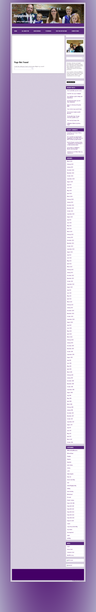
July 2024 (69, 184)
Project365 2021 (70, 509)
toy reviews (69, 529)
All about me (25, 31)
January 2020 (70, 342)
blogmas (69, 459)
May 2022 (69, 260)
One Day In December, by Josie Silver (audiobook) (73, 101)
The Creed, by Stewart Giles (73, 120)
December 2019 (70, 345)
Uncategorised (70, 532)
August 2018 (70, 392)
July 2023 (69, 220)
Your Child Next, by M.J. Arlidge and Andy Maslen (74, 97)
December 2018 (70, 381)
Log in (68, 546)
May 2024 (69, 190)
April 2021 (69, 299)
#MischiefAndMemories (72, 450)
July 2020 (69, 325)
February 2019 (70, 375)
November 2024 (70, 173)
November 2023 (70, 208)
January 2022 (70, 272)
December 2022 (70, 240)
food (68, 482)
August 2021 (70, 287)
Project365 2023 (70, 515)
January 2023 (70, 237)
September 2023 (70, 214)
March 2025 (69, 161)
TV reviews (48, 31)
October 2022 (70, 246)
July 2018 (69, 395)
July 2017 (69, 427)
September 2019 (70, 354)
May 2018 (69, 398)
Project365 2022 (70, 512)
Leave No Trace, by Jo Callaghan (74, 93)
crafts (68, 471)
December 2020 (70, 310)
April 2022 (69, 263)
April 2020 (69, 334)
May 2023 (69, 225)
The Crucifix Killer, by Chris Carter (74, 90)
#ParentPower (70, 453)
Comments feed (70, 552)
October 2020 (70, 316)
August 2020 (70, 322)
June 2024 (69, 187)
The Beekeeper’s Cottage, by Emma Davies (75, 144)
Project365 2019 (70, 506)
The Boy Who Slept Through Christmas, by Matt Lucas (73, 117)
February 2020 (70, 340)
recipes (68, 523)
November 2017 (70, 416)
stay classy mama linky (72, 526)
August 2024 (70, 181)
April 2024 (69, 193)
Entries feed (69, 549)
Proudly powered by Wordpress (78, 580)
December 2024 (70, 170)
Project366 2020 (70, 517)
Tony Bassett (70, 152)
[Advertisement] (38, 49)
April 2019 (69, 369)
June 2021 (69, 293)
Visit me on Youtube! (61, 31)
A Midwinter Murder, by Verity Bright (73, 124)
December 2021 (70, 275)
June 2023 (69, 222)
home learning (70, 491)
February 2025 (70, 164)
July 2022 (69, 255)
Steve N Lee (69, 132)
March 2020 (69, 337)
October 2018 (70, 386)
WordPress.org (70, 555)
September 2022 (70, 249)
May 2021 (69, 296)
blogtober (69, 462)
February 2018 (70, 407)
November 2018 (70, 383)
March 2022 (69, 266)
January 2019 (70, 378)
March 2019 (69, 372)
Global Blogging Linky (71, 485)
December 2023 (70, 205)
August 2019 (70, 357)
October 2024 (70, 176)
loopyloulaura (24, 16)
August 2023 (70, 217)
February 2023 (70, 234)
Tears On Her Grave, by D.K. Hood (74, 109)
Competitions (75, 31)
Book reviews (37, 31)
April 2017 (69, 436)
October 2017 (70, 419)
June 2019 (69, 363)
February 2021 (70, 304)
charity (68, 468)
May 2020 (69, 331)
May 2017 (69, 433)
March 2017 (69, 439)
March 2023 (69, 231)
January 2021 (70, 307)
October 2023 (70, 211)
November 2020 (70, 313)
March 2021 (69, 301)
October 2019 (70, 351)
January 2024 (70, 202)
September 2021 (70, 284)
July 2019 (69, 360)
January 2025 (70, 167)
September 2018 (70, 389)
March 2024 (69, 196)
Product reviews (70, 500)
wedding (69, 538)
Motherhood (69, 494)
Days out (69, 477)
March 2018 (69, 404)
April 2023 (69, 228)
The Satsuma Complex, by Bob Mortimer (73, 112)
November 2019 (70, 348)
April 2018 (69, 401)
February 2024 (70, 199)
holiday (68, 488)
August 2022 (70, 252)
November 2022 (70, 243)
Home (15, 31)
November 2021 (70, 278)
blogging (69, 456)
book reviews (70, 465)
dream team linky (71, 479)
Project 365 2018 (70, 503)
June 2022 (69, 258)
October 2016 (70, 442)
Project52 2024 (70, 520)
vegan (68, 535)
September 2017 (70, 421)
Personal (69, 497)
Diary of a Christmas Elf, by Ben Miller (74, 105)
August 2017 (70, 424)
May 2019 (69, 366)
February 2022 (70, 269)
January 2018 (70, 410)
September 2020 (70, 319)
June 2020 (69, 328)
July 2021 (69, 290)
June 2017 (69, 430)
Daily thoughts (70, 474)
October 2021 (70, 281)
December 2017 (70, 413)
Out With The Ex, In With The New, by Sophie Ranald (75, 139)
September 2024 (70, 179)
